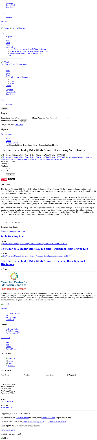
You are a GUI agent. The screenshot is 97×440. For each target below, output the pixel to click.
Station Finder (11, 5)
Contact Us (10, 320)
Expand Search (10, 64)
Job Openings (11, 317)
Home (8, 139)
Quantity (4, 164)
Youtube (11, 363)
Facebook (11, 358)
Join (11, 79)
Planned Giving (11, 349)
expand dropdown (23, 77)
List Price (4, 166)
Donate (8, 347)
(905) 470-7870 (7, 401)
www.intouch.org (22, 418)
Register (9, 17)
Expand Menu (21, 64)
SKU (3, 161)
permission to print (48, 418)
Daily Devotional (12, 331)
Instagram (11, 366)
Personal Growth (12, 143)
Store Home (10, 7)
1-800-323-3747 (7, 408)
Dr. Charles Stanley (13, 313)
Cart (2, 64)
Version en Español (8, 430)
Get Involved (5, 338)
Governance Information (57, 422)
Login (3, 13)
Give (12, 84)
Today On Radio (12, 329)
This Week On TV (13, 333)
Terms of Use (27, 422)
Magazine (9, 3)
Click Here (19, 125)
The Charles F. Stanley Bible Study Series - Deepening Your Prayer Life (44, 248)
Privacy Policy (38, 422)
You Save (4, 170)
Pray (12, 81)
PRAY (8, 342)
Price (3, 168)
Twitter (10, 361)
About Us (4, 308)
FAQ (7, 315)
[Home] (13, 28)
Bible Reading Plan (12, 236)
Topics (8, 141)
